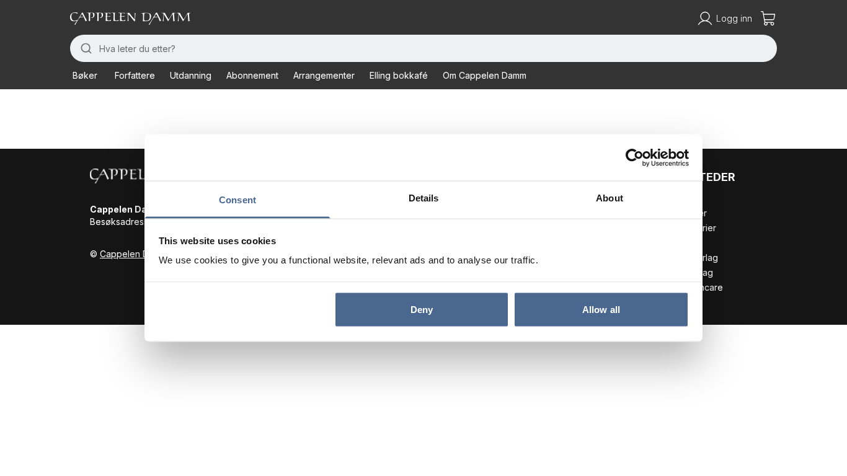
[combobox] (423, 48)
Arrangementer (324, 75)
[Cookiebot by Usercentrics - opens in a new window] (634, 157)
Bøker (85, 75)
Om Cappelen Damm (484, 75)
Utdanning (190, 75)
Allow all (601, 309)
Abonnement (252, 75)
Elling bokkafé (399, 75)
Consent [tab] (237, 200)
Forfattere (135, 75)
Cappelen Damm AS (140, 254)
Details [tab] (424, 198)
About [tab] (609, 198)
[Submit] (84, 48)
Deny (421, 309)
